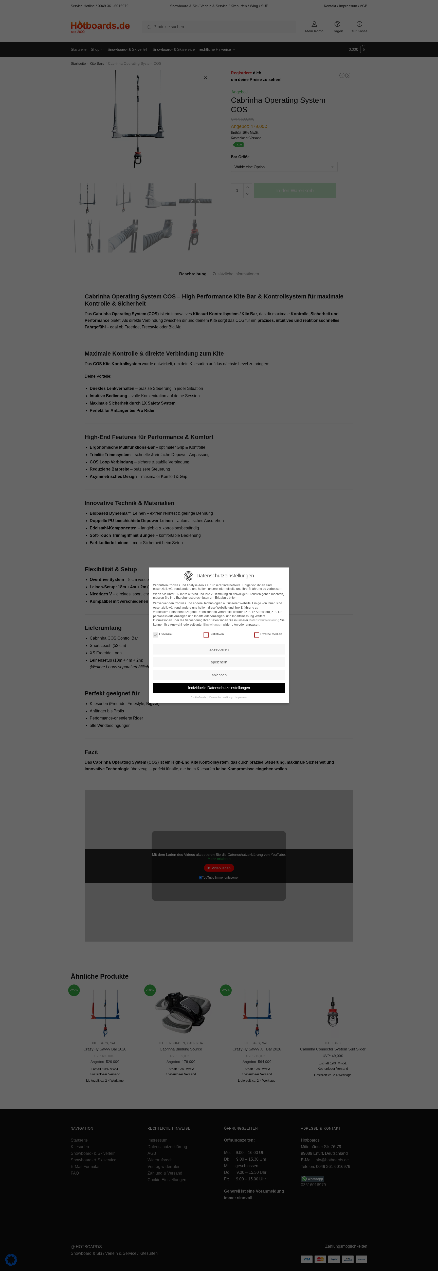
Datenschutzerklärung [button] (221, 697)
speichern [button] (219, 662)
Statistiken (217, 634)
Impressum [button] (241, 697)
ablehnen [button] (219, 675)
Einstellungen (212, 625)
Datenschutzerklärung (264, 620)
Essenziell (166, 634)
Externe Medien (271, 634)
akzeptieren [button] (219, 649)
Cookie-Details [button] (199, 697)
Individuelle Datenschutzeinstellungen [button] (219, 688)
